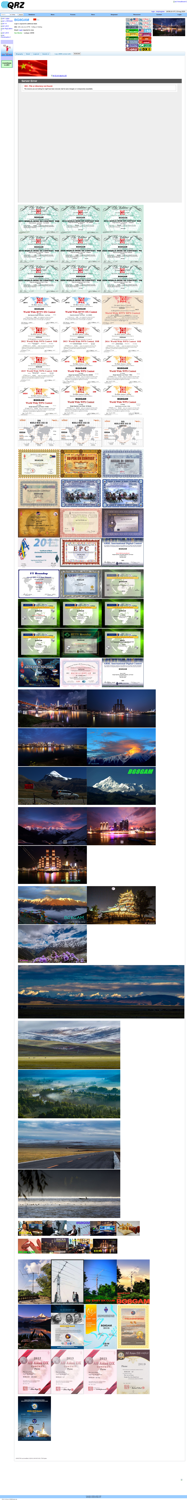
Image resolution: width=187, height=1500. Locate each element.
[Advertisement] (97, 1479)
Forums (72, 14)
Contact (159, 14)
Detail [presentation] (28, 54)
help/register (160, 11)
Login (180, 14)
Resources (137, 14)
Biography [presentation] (19, 54)
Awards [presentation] (45, 54)
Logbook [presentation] (36, 54)
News (52, 14)
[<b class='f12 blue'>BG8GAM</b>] (169, 36)
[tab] (19, 54)
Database (32, 14)
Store (93, 14)
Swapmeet (114, 14)
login (153, 11)
